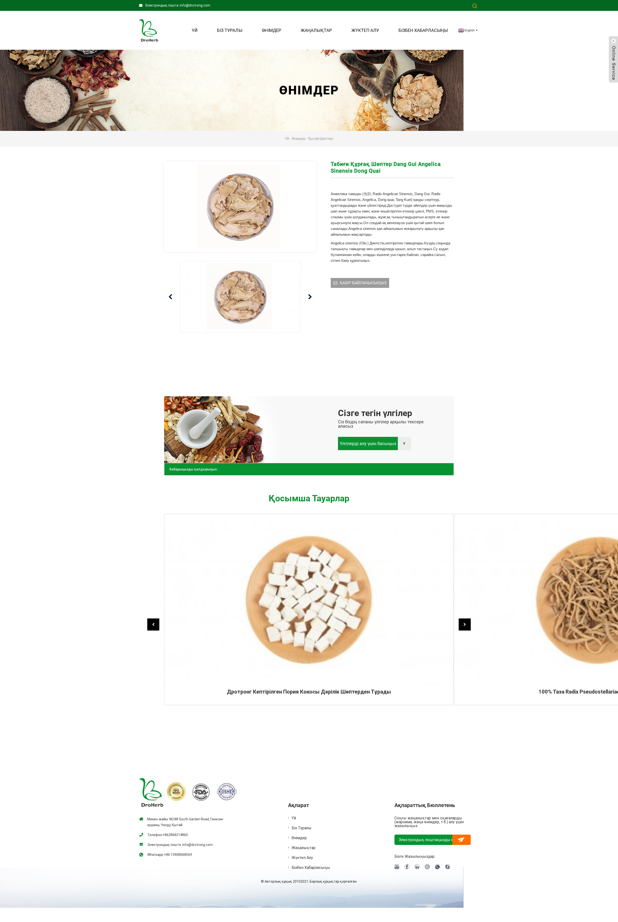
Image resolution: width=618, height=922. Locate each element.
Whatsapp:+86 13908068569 (169, 855)
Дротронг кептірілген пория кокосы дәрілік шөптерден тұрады (309, 692)
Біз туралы (301, 828)
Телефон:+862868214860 (167, 835)
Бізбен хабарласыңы (423, 30)
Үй (194, 30)
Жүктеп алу (365, 30)
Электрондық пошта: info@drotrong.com (177, 5)
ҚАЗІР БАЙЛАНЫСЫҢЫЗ (363, 283)
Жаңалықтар (316, 30)
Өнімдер (271, 30)
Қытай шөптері (320, 139)
